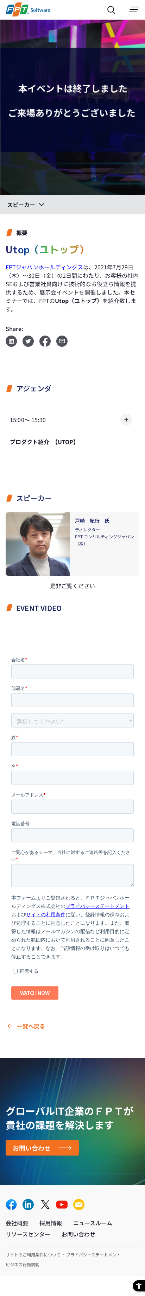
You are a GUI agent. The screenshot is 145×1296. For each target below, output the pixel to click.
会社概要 (17, 1223)
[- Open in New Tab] (11, 1205)
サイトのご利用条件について (33, 1254)
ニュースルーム (92, 1223)
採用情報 (50, 1223)
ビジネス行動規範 (22, 1264)
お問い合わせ (32, 1147)
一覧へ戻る (31, 1026)
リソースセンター (28, 1234)
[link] (28, 14)
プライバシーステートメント (93, 1254)
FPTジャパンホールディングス (44, 267)
